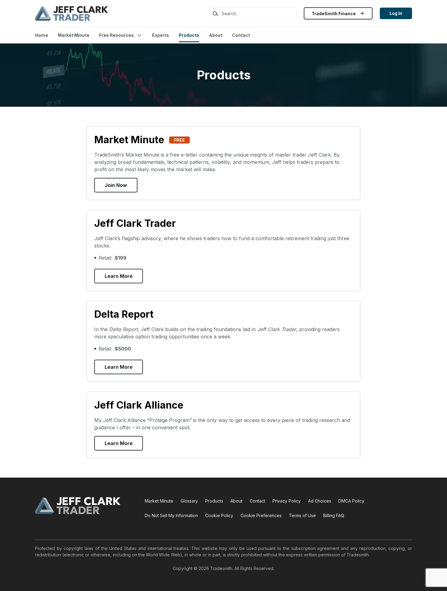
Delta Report (124, 314)
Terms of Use (302, 515)
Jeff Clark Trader (135, 223)
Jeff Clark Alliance (138, 405)
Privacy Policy (286, 500)
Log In (396, 13)
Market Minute (73, 35)
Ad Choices (319, 500)
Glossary (189, 500)
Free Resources (116, 35)
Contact (241, 35)
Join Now (116, 185)
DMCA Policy (351, 500)
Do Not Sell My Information (171, 515)
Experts (160, 35)
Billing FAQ (333, 515)
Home (41, 35)
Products (189, 35)
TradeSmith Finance (334, 13)
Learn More (119, 276)
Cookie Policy (219, 515)
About (215, 35)
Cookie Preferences (261, 515)
